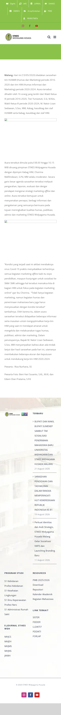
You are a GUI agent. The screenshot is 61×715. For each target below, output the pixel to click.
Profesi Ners (10, 604)
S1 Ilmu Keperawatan (15, 600)
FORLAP (37, 636)
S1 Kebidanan (11, 581)
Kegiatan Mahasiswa (43, 598)
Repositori (38, 589)
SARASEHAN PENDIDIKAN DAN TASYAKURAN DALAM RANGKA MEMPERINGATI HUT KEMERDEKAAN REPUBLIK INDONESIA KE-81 (44, 493)
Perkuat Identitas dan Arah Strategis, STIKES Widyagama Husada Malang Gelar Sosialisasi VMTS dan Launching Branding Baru (44, 539)
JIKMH (7, 655)
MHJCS (7, 636)
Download (38, 584)
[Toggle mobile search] (49, 37)
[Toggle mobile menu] (55, 37)
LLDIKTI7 (37, 626)
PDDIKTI (37, 631)
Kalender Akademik (42, 594)
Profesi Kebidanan (13, 585)
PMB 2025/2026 (41, 580)
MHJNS (7, 650)
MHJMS (8, 646)
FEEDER (36, 622)
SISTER (36, 617)
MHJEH (7, 641)
